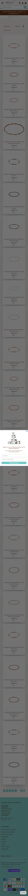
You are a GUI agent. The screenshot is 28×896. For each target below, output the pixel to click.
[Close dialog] (27, 431)
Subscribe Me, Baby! (14, 462)
